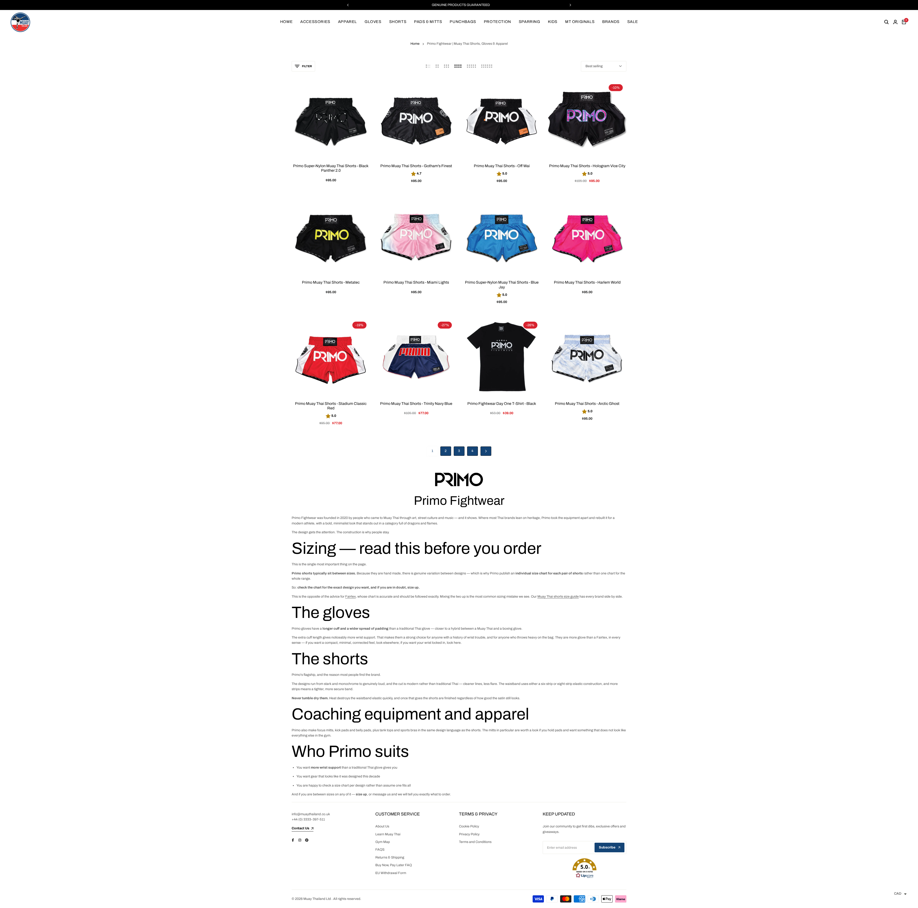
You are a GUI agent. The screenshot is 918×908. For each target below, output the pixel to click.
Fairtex (350, 596)
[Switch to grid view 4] (458, 66)
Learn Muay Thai (387, 834)
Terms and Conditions (475, 842)
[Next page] (486, 451)
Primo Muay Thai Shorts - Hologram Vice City (587, 166)
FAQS (379, 849)
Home (415, 43)
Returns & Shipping (389, 857)
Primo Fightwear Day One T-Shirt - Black (501, 404)
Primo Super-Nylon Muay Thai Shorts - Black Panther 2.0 (330, 168)
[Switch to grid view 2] (437, 66)
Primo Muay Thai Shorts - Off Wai (502, 166)
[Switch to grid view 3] (446, 66)
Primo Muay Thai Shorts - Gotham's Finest (416, 166)
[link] (459, 479)
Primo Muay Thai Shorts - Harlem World (587, 282)
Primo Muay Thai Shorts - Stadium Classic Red (330, 406)
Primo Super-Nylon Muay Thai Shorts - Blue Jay (502, 284)
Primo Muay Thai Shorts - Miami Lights (416, 282)
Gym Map (382, 842)
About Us (382, 826)
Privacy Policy (469, 834)
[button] (584, 868)
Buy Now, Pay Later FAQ (393, 865)
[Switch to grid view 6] (486, 66)
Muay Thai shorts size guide (558, 596)
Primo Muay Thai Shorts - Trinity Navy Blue (416, 404)
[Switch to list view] (428, 66)
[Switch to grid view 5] (471, 66)
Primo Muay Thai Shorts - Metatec (331, 282)
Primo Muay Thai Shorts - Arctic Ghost (587, 404)
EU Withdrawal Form (390, 873)
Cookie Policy (469, 826)
